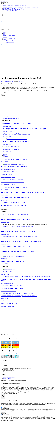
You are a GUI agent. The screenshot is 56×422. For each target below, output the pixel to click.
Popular (5, 154)
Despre (4, 34)
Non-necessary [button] (4, 413)
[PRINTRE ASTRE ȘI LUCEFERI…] (12, 300)
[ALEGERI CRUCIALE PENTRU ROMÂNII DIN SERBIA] (17, 246)
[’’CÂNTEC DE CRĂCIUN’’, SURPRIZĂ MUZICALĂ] (16, 214)
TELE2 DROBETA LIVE (9, 35)
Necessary (4, 407)
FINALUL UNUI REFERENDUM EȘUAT (13, 261)
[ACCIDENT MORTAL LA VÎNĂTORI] (12, 285)
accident (21, 81)
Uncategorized (4, 216)
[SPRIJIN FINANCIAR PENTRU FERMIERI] (16, 139)
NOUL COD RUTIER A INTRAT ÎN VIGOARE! (14, 5)
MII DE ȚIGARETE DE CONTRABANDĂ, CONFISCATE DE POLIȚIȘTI (20, 7)
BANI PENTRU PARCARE (8, 174)
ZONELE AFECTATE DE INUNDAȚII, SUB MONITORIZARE (19, 296)
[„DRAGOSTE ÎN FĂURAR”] (13, 146)
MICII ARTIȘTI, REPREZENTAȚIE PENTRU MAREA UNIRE (19, 231)
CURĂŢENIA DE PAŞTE (9, 117)
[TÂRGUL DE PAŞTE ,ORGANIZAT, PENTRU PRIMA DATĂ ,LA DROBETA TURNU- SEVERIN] (26, 276)
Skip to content (4, 1)
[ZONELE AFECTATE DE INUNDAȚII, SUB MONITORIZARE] (18, 293)
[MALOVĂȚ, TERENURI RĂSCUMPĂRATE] (14, 164)
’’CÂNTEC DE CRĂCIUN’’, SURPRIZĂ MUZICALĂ (16, 219)
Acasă (4, 32)
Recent (4, 155)
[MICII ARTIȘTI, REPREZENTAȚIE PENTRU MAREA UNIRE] (18, 226)
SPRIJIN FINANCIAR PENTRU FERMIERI (13, 9)
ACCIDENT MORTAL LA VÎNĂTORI (12, 288)
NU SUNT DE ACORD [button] (21, 392)
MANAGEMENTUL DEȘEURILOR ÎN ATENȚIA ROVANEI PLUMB (21, 241)
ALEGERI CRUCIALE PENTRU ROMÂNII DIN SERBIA (17, 251)
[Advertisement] (28, 105)
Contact (5, 37)
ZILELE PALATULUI (7, 271)
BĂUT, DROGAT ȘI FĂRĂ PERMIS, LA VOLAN (14, 8)
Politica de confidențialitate (12, 40)
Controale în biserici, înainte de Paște (12, 118)
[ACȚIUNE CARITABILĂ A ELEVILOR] (13, 179)
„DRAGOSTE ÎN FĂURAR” (10, 10)
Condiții (5, 39)
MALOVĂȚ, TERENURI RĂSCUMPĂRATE (14, 167)
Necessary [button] (3, 405)
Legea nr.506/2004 (10, 42)
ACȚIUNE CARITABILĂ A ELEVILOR (12, 182)
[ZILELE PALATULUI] (8, 269)
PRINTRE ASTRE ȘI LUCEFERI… (11, 303)
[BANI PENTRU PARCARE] (10, 171)
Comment (5, 156)
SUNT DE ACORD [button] (9, 392)
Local (4, 33)
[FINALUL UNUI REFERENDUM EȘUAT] (13, 256)
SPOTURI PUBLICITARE (9, 38)
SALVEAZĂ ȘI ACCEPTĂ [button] (7, 420)
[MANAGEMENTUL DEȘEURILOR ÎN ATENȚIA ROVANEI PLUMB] (20, 236)
